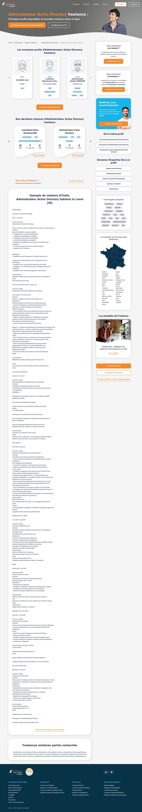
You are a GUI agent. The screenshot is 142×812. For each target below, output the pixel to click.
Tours (117, 298)
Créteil (104, 282)
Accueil (10, 42)
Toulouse (118, 296)
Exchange (117, 207)
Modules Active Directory (114, 168)
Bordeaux (105, 276)
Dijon (103, 284)
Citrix (110, 218)
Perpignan (119, 282)
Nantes (118, 272)
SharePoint (105, 225)
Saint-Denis (119, 288)
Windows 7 (115, 225)
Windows (119, 204)
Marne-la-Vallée (106, 296)
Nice (117, 274)
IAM (123, 225)
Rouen (118, 286)
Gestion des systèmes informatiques (114, 178)
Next (91, 78)
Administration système (113, 173)
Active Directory (109, 204)
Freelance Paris (120, 280)
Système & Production (31, 42)
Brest (103, 278)
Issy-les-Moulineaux (108, 290)
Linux (115, 214)
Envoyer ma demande (113, 124)
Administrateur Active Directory (49, 42)
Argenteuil (105, 274)
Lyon (103, 294)
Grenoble (105, 288)
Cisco (123, 218)
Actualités (96, 4)
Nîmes (117, 276)
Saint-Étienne (120, 290)
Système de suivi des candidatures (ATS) (52, 792)
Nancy (104, 304)
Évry (103, 286)
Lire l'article (113, 353)
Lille (103, 292)
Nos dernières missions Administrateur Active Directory (114, 151)
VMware (109, 207)
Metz (103, 300)
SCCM (103, 218)
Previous (9, 141)
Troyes (118, 300)
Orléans (118, 278)
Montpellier (105, 302)
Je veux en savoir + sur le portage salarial (113, 379)
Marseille (104, 298)
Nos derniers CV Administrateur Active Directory (114, 145)
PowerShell (119, 211)
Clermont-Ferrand (107, 280)
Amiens (104, 272)
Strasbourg (119, 292)
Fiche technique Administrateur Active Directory (114, 139)
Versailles (118, 302)
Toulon (118, 294)
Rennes (118, 284)
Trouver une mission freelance (81, 788)
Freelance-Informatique (23, 808)
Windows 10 (106, 214)
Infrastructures (18, 42)
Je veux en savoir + (76, 181)
